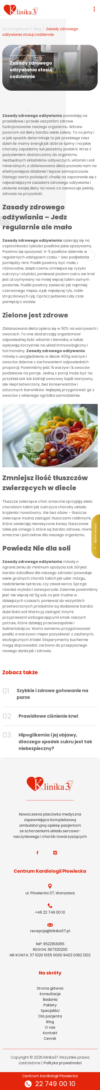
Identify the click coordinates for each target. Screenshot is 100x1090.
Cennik (50, 1038)
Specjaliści (50, 1010)
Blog (37, 29)
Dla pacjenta (50, 1016)
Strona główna (15, 29)
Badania (50, 999)
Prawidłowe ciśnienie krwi (48, 716)
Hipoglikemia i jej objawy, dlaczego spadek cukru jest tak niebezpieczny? (55, 742)
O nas (50, 1027)
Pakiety (50, 1005)
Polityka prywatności (62, 1063)
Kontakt (50, 1033)
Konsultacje (50, 994)
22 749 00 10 (55, 1083)
